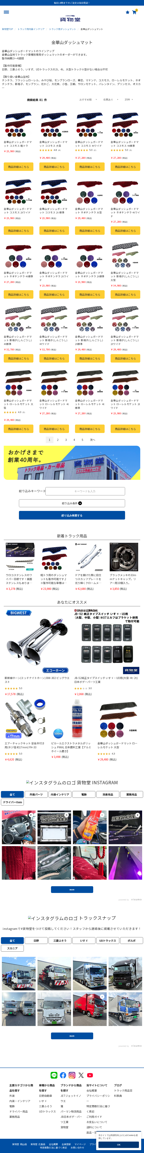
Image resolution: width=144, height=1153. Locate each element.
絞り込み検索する (72, 515)
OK (118, 1144)
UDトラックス (47, 1111)
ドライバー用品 (18, 1111)
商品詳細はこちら (18, 167)
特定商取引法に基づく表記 (53, 1147)
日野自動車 (45, 1096)
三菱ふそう (45, 1106)
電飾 (12, 1106)
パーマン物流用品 (71, 1111)
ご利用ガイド (94, 1117)
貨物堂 (64, 1127)
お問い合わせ (77, 1147)
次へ (92, 440)
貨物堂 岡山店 (19, 1144)
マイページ (80, 1144)
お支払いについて (96, 1122)
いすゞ (43, 1101)
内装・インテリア (19, 1101)
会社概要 (91, 1090)
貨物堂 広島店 (38, 1144)
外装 (12, 1096)
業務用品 (14, 1117)
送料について (94, 1127)
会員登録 (66, 1144)
